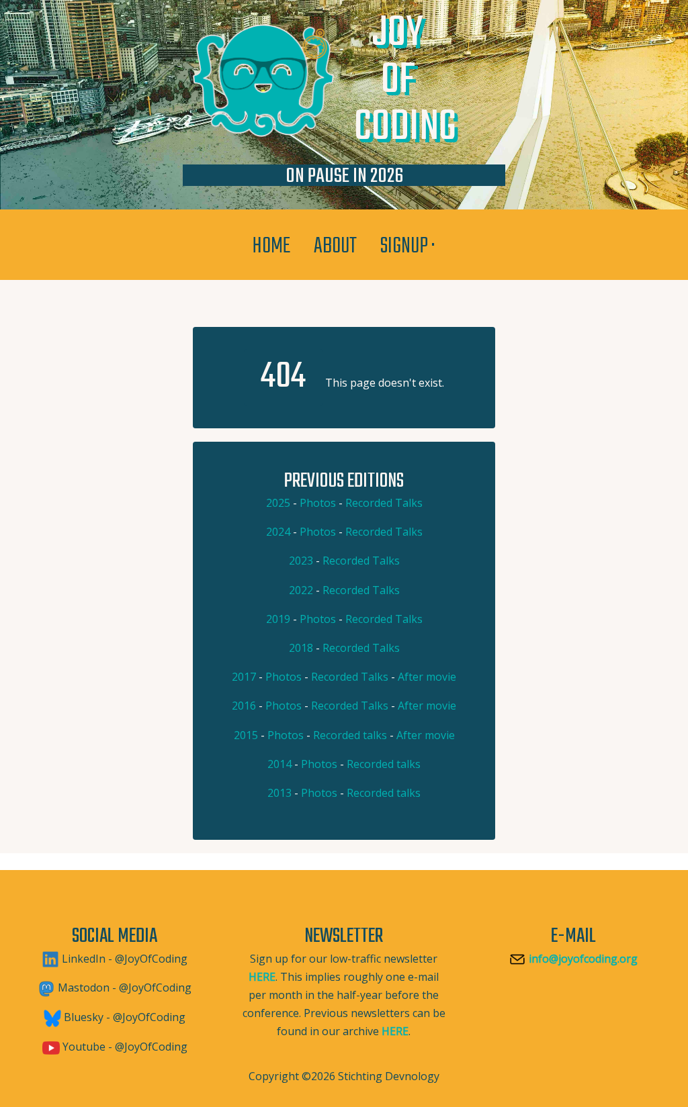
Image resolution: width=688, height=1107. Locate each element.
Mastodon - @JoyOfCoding (123, 987)
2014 (279, 764)
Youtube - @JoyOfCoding (123, 1046)
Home (271, 246)
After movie (427, 676)
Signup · (408, 246)
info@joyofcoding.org (582, 958)
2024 (278, 531)
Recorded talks (350, 735)
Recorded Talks (384, 502)
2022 (301, 590)
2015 (246, 735)
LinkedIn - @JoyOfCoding (123, 958)
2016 (244, 705)
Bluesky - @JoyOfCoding (123, 1017)
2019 (278, 619)
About (335, 246)
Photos (318, 502)
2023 (301, 560)
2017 (244, 676)
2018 (301, 647)
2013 (279, 792)
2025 (278, 502)
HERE (262, 976)
